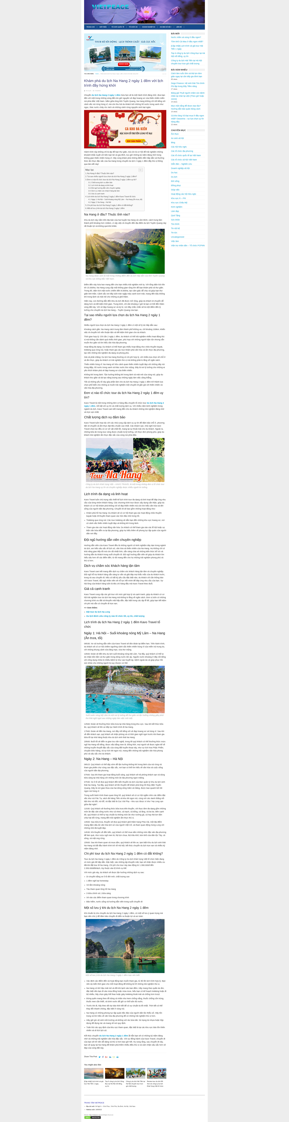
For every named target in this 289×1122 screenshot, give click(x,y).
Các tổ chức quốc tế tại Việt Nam (186, 155)
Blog (173, 142)
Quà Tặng (175, 215)
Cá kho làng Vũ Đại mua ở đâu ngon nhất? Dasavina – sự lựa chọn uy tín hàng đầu (187, 119)
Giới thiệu (103, 27)
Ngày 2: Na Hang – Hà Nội (101, 202)
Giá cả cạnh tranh (97, 194)
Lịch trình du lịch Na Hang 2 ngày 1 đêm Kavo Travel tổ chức (111, 196)
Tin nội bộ (175, 228)
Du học (174, 172)
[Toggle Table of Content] (139, 170)
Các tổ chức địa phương (182, 151)
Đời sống (175, 181)
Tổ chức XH (133, 27)
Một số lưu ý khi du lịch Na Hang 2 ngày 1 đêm (106, 208)
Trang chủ (90, 27)
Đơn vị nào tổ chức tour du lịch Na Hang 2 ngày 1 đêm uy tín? (111, 180)
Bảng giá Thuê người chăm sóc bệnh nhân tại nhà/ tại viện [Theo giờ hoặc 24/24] (188, 96)
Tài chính (175, 224)
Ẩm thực (175, 134)
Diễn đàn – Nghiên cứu (181, 164)
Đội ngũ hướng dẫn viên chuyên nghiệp (105, 188)
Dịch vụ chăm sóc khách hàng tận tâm (105, 191)
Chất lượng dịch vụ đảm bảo (101, 182)
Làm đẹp (175, 211)
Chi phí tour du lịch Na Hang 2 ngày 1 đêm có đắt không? (110, 205)
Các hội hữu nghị (178, 147)
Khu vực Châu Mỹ (179, 202)
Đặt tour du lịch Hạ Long (98, 612)
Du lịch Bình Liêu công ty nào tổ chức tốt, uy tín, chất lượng (115, 616)
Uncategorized (177, 237)
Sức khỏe (175, 220)
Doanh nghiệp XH (148, 27)
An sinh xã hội (165, 27)
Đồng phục (176, 185)
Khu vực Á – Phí (178, 198)
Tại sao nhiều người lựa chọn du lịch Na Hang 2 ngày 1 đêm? (112, 176)
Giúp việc (175, 190)
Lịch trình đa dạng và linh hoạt (102, 185)
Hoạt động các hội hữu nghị (183, 194)
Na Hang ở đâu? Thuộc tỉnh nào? (100, 173)
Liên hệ (179, 27)
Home (97, 73)
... (171, 252)
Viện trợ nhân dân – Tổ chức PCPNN (188, 245)
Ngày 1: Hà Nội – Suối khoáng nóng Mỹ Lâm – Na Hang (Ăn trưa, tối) (116, 199)
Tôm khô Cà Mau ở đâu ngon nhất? (187, 41)
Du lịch (174, 177)
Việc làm (175, 241)
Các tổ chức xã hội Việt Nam (184, 160)
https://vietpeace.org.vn (95, 1115)
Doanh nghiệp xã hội (180, 168)
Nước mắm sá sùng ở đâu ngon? (186, 37)
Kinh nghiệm (176, 207)
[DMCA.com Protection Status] (92, 1119)
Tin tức (174, 233)
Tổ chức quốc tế (117, 27)
